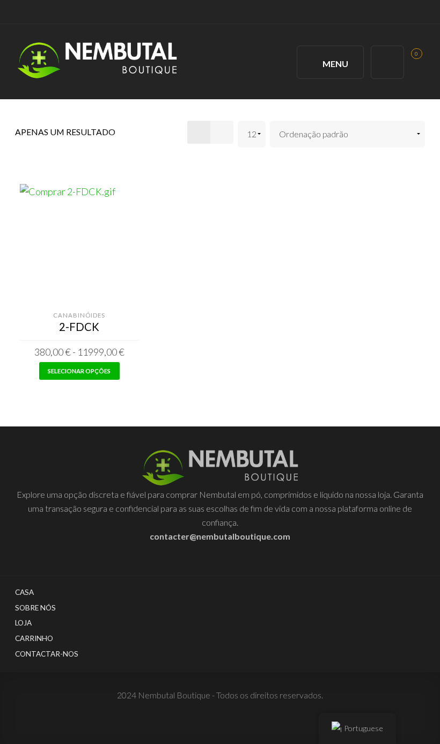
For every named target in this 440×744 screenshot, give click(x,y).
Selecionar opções (79, 370)
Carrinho (34, 638)
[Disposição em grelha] (198, 132)
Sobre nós (35, 607)
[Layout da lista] (221, 132)
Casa (24, 592)
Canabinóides (79, 315)
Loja (23, 622)
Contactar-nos (46, 654)
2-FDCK (79, 326)
